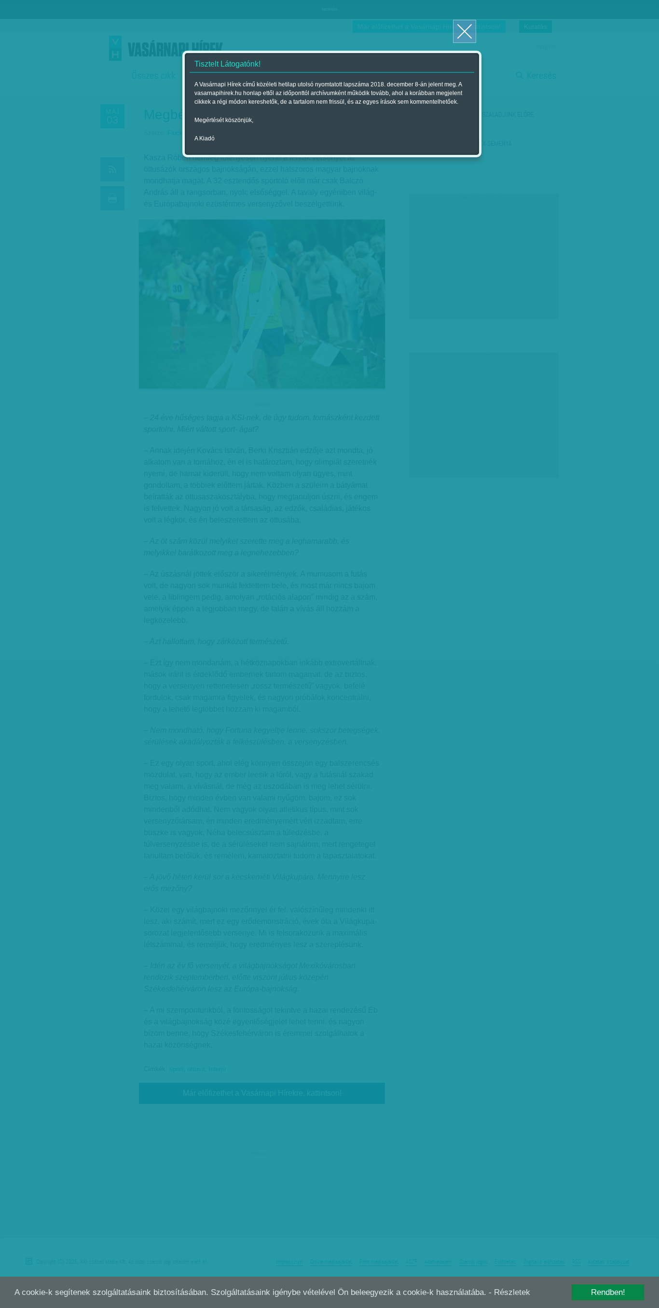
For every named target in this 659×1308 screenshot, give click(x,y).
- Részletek (509, 1292)
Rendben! (608, 1292)
